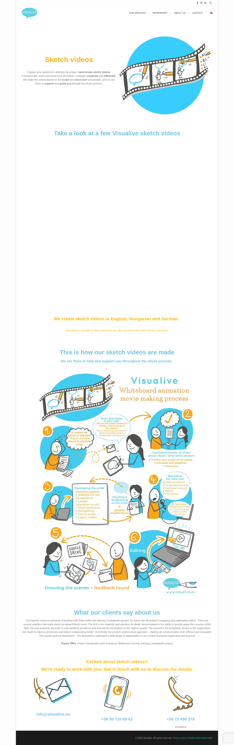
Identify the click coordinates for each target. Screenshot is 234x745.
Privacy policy (179, 738)
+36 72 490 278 (181, 719)
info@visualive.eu (53, 714)
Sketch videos (69, 60)
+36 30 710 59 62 (117, 719)
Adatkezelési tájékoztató (200, 738)
